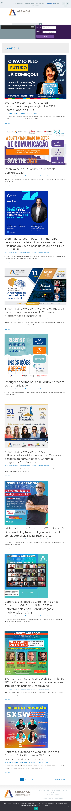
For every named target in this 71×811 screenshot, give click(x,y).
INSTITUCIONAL (17, 3)
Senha (39, 32)
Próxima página (61, 779)
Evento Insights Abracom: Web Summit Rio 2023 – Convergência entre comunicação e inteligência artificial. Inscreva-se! (34, 682)
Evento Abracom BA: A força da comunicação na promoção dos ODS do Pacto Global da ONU (32, 106)
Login (38, 28)
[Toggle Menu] (32, 27)
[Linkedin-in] (67, 3)
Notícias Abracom (30, 176)
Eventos (22, 113)
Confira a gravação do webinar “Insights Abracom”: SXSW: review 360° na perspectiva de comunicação (32, 755)
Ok (36, 808)
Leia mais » (8, 123)
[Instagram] (63, 3)
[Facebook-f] (65, 6)
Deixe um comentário (11, 113)
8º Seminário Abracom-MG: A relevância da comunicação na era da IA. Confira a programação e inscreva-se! (34, 312)
